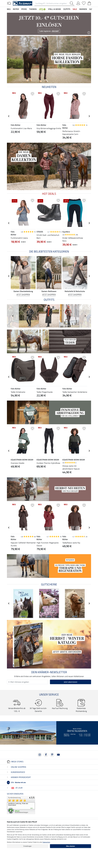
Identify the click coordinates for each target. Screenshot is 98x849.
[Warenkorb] (89, 2)
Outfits (66, 9)
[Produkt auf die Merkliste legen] (32, 94)
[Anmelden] (78, 2)
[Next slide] (89, 59)
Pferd (24, 9)
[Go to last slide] (9, 116)
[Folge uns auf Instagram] (39, 754)
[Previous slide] (9, 59)
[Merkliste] (84, 2)
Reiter (16, 9)
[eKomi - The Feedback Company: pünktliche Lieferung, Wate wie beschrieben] (21, 804)
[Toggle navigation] (9, 3)
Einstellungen (27, 846)
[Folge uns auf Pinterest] (52, 754)
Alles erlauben (70, 846)
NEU (9, 9)
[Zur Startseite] (23, 3)
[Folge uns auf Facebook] (46, 754)
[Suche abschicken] (72, 3)
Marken (83, 9)
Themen (33, 9)
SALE (75, 9)
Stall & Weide (54, 9)
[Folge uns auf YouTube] (58, 754)
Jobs (17, 782)
